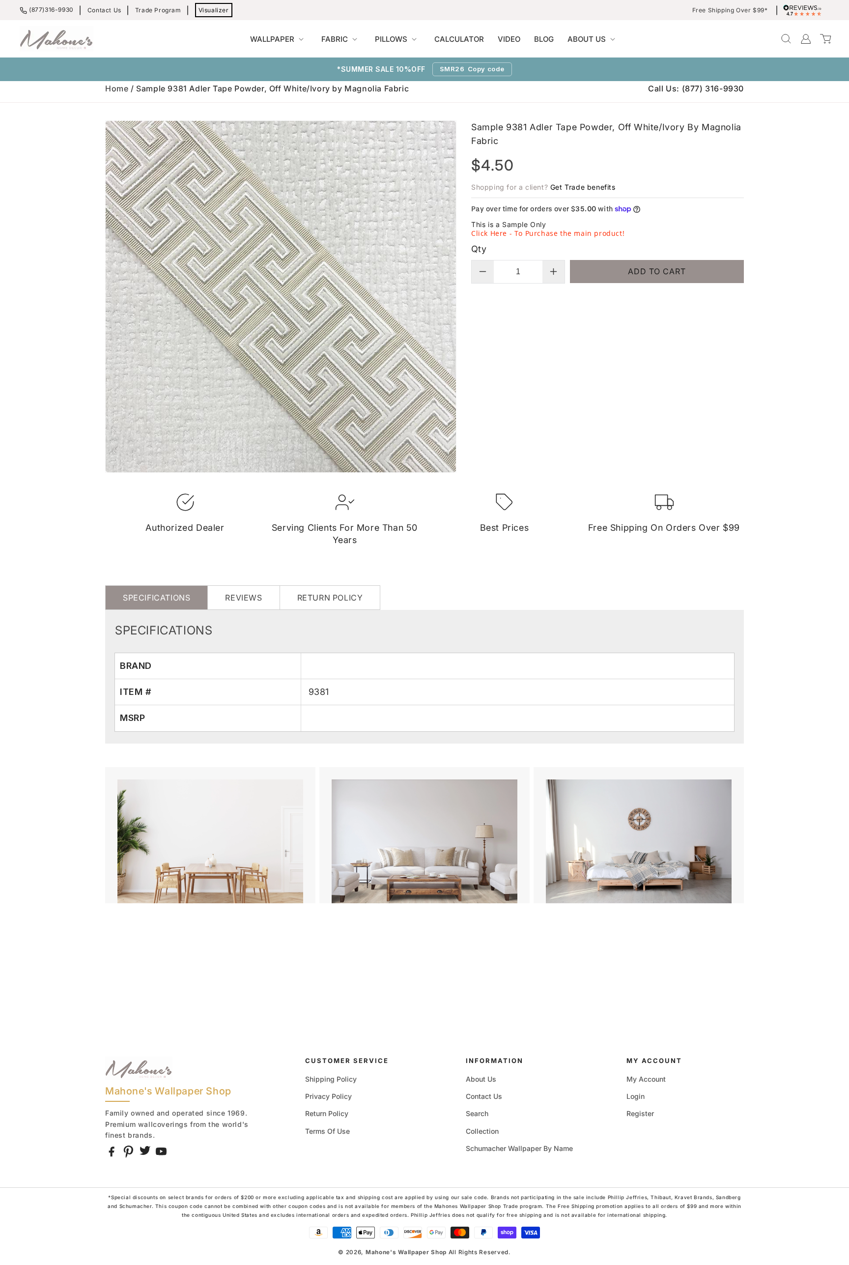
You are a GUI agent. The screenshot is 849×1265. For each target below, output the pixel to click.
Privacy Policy (328, 1096)
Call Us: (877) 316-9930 (696, 88)
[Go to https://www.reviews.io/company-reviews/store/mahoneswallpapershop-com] (804, 10)
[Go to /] (56, 39)
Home (116, 88)
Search (477, 1113)
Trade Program (158, 10)
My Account (646, 1079)
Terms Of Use (327, 1131)
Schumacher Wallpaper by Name (519, 1148)
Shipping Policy (331, 1079)
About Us (481, 1079)
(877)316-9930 (51, 9)
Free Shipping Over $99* (730, 10)
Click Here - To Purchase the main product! (547, 233)
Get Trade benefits (583, 187)
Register (640, 1113)
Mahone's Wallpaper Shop (406, 1252)
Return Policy (326, 1113)
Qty (478, 249)
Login (635, 1096)
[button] (279, 39)
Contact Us (104, 10)
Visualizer (213, 10)
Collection (482, 1131)
